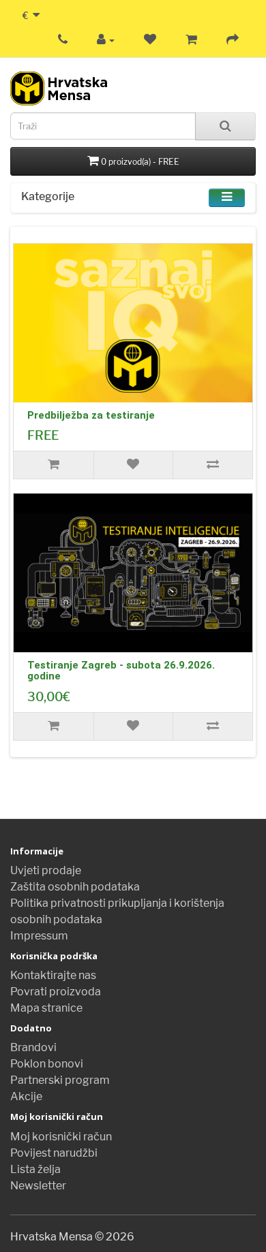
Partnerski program (60, 1080)
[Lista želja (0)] (150, 40)
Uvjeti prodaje (45, 870)
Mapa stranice (46, 1007)
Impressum (39, 935)
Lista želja (35, 1169)
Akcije (26, 1096)
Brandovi (33, 1047)
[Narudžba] (232, 40)
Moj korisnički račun (61, 1136)
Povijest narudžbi (54, 1152)
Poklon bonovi (46, 1063)
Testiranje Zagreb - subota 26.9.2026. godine (121, 671)
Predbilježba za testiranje (91, 415)
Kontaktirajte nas (53, 975)
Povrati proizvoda (55, 991)
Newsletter (38, 1185)
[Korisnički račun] (106, 40)
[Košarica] (191, 40)
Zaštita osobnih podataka (75, 886)
